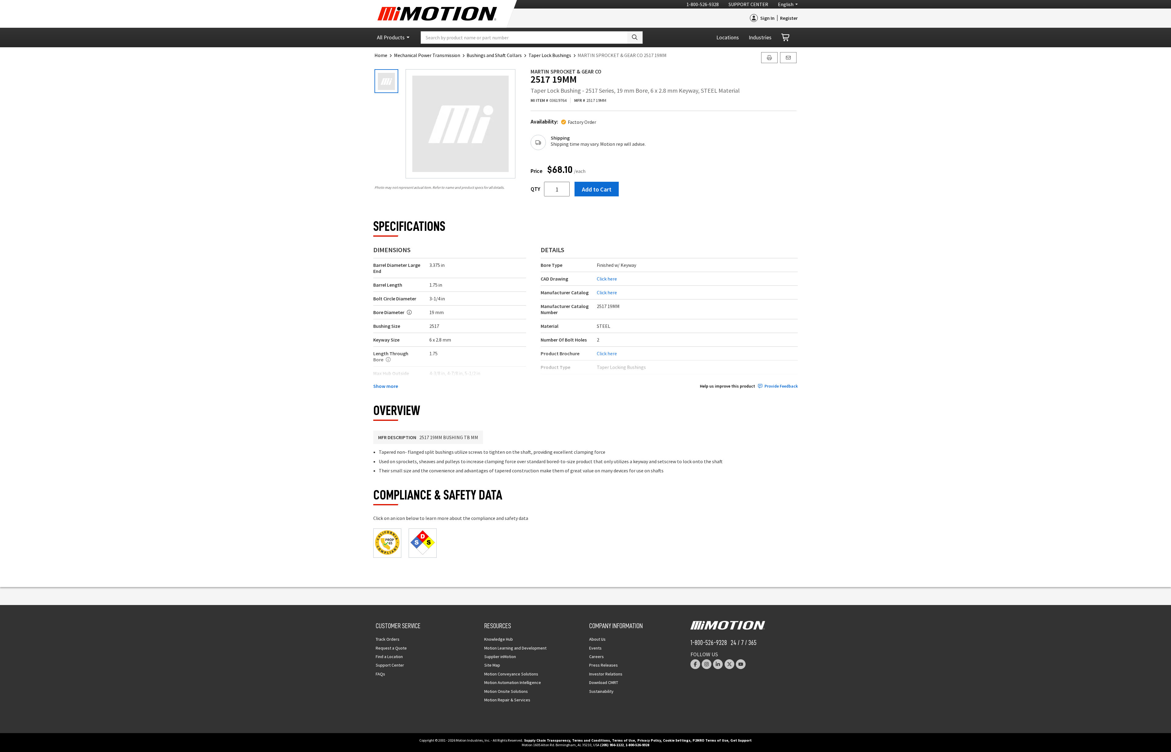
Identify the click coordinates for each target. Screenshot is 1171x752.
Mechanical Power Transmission (427, 55)
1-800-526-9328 (702, 4)
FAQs (380, 674)
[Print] (769, 57)
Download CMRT (603, 682)
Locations (727, 37)
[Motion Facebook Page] (695, 664)
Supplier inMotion (500, 656)
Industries (760, 37)
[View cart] (785, 37)
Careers (596, 656)
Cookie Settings (676, 740)
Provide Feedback (781, 386)
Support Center (748, 4)
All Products (391, 37)
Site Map (492, 665)
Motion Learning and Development (515, 648)
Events (595, 648)
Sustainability (601, 691)
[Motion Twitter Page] (729, 664)
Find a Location (389, 656)
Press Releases (603, 665)
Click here (607, 279)
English (785, 4)
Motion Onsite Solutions (506, 691)
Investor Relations (605, 674)
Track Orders (387, 639)
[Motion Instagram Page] (706, 664)
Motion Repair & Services (507, 700)
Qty (535, 189)
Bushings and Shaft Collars (494, 55)
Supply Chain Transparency (547, 740)
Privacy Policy (649, 740)
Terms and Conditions (591, 740)
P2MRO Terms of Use (710, 740)
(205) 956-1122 (612, 745)
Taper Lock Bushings (549, 55)
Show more (385, 386)
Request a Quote (391, 648)
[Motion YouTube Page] (741, 664)
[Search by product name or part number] (635, 37)
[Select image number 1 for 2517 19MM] (386, 81)
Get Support (741, 740)
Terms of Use (623, 740)
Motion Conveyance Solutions (511, 674)
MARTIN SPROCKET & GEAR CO (566, 71)
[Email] (788, 57)
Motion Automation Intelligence (512, 682)
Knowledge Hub (498, 639)
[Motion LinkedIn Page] (718, 664)
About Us (597, 639)
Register (789, 18)
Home (380, 55)
